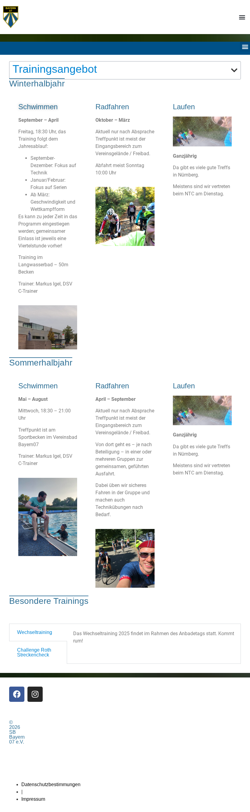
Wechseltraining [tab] (34, 632)
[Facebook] (16, 694)
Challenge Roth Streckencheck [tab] (34, 652)
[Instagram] (35, 694)
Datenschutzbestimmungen (50, 784)
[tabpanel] (154, 639)
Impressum (33, 799)
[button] (242, 17)
